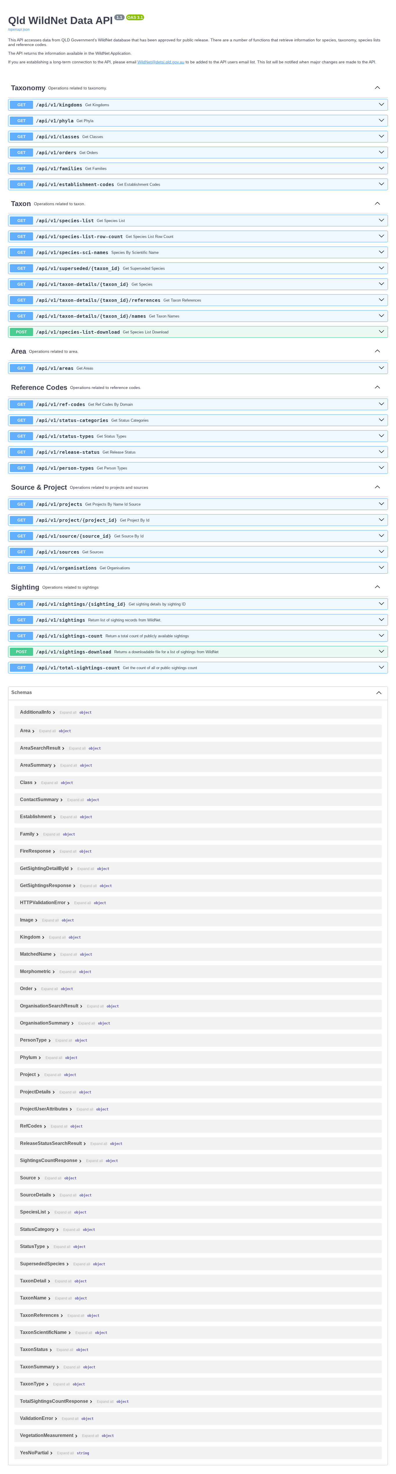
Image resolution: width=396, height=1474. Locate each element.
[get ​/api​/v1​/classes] (381, 136)
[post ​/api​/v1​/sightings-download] (381, 652)
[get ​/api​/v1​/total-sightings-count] (381, 667)
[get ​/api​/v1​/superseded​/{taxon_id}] (381, 268)
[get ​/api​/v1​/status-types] (381, 436)
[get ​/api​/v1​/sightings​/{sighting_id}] (381, 604)
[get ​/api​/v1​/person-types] (381, 468)
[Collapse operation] (377, 88)
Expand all (68, 713)
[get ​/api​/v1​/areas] (381, 368)
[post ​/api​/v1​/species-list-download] (381, 332)
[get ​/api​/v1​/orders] (381, 152)
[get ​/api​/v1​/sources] (381, 552)
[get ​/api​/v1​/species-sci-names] (381, 252)
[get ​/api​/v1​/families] (381, 168)
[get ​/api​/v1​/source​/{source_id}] (381, 536)
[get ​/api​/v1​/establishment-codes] (381, 184)
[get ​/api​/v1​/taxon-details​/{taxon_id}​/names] (381, 316)
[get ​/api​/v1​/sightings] (381, 620)
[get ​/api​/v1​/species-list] (381, 220)
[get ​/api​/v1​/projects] (381, 504)
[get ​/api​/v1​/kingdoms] (381, 105)
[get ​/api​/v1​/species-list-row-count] (381, 236)
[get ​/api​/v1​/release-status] (381, 452)
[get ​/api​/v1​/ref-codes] (381, 404)
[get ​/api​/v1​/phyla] (381, 120)
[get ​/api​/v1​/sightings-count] (381, 636)
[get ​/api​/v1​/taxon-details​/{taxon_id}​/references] (381, 300)
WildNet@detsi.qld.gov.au (160, 62)
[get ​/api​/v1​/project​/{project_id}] (381, 520)
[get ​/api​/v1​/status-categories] (381, 420)
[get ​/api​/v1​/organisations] (381, 568)
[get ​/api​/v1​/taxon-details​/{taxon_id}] (381, 284)
